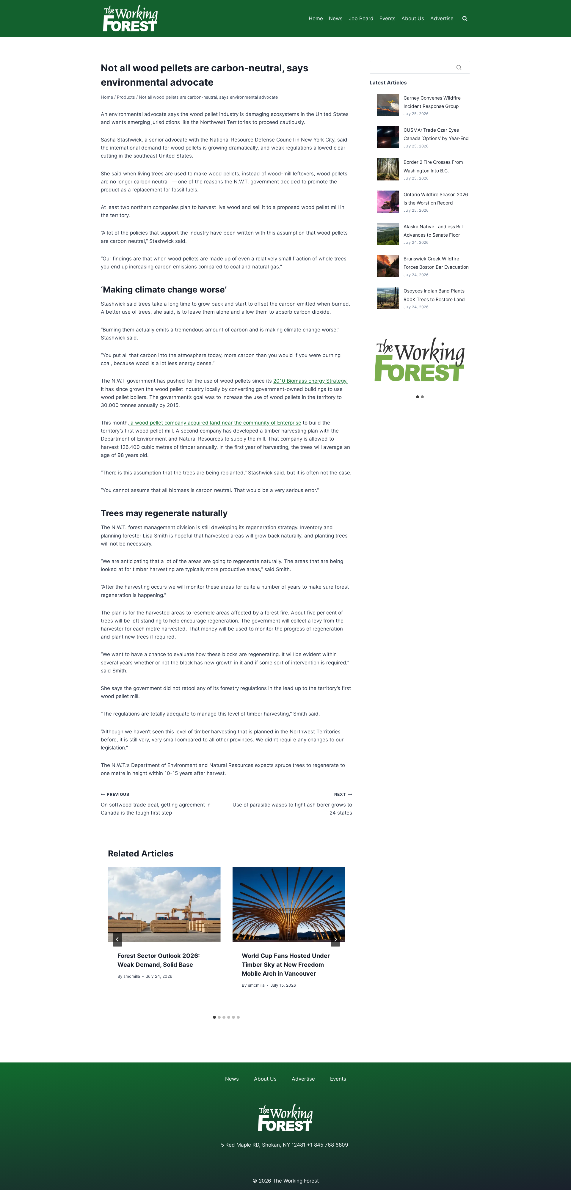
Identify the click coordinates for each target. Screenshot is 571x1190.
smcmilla (131, 976)
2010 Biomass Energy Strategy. (310, 381)
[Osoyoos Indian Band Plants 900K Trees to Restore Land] (388, 298)
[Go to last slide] (117, 939)
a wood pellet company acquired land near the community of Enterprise (215, 423)
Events (387, 18)
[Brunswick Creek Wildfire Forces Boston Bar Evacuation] (388, 266)
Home (316, 18)
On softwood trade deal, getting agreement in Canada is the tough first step (156, 804)
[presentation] (164, 904)
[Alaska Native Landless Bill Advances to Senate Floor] (388, 234)
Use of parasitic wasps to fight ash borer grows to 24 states (292, 804)
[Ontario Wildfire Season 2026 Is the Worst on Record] (388, 202)
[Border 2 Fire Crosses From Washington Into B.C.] (388, 169)
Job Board (361, 18)
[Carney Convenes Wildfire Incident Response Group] (388, 105)
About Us (412, 18)
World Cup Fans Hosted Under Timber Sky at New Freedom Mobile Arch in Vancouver (286, 964)
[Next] (335, 939)
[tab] (214, 1017)
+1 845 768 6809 (327, 1145)
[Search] (459, 67)
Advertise (442, 18)
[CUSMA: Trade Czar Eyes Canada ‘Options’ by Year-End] (388, 137)
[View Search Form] (464, 18)
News (336, 18)
